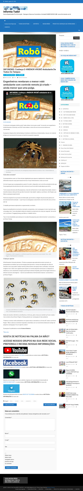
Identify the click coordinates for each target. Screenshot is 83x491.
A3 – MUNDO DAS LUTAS (67, 118)
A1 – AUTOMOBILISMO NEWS (68, 112)
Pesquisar (61, 35)
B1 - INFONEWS (20, 74)
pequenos (28, 401)
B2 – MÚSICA (64, 130)
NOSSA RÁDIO (46, 24)
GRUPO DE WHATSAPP (9, 382)
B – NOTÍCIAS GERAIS (66, 124)
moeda (16, 401)
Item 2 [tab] (69, 177)
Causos (63, 142)
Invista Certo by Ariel (66, 154)
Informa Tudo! (11, 11)
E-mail (7, 440)
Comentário (8, 417)
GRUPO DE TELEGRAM (28, 394)
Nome (7, 433)
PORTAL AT (64, 160)
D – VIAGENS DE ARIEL (66, 145)
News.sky (6, 332)
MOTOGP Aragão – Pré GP (72, 341)
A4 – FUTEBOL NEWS (66, 121)
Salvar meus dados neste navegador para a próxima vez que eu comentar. (9, 459)
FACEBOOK (18, 367)
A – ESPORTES (65, 109)
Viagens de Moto (65, 166)
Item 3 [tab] (70, 177)
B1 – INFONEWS (65, 127)
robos (34, 401)
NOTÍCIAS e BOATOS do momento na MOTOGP (72, 320)
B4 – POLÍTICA (64, 136)
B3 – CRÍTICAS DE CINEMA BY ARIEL (70, 133)
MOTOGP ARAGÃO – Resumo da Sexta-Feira (72, 310)
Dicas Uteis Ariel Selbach (67, 148)
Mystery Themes (51, 487)
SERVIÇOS (63, 163)
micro (11, 401)
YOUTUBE (21, 355)
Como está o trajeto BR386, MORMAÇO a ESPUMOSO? (71, 352)
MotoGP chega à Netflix (74, 289)
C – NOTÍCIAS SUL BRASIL (67, 139)
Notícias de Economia (66, 157)
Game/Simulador (65, 151)
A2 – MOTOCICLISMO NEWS (68, 115)
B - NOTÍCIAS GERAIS (9, 74)
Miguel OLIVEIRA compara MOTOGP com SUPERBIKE (72, 371)
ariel (15, 77)
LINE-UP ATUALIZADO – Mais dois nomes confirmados (72, 331)
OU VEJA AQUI (7, 122)
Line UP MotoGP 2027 (71, 362)
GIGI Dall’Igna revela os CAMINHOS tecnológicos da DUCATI (73, 383)
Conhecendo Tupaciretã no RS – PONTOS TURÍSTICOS (75, 223)
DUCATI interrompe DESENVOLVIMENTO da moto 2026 (72, 394)
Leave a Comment (22, 77)
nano (22, 401)
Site (6, 446)
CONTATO (7, 27)
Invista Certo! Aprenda (10, 24)
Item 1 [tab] (68, 177)
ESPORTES (36, 24)
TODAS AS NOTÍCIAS (24, 24)
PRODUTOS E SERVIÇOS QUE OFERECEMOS (64, 24)
